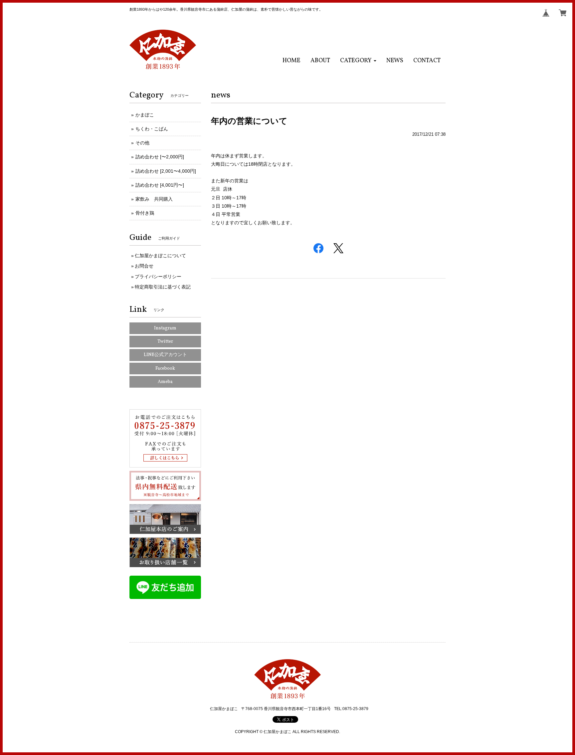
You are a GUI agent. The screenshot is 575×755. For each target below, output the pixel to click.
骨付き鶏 (144, 213)
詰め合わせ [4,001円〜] (159, 185)
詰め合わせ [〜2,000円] (159, 156)
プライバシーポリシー (158, 276)
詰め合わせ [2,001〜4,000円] (165, 171)
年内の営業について (249, 120)
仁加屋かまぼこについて (160, 255)
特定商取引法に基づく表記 (163, 286)
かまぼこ (144, 114)
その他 (142, 142)
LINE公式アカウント (165, 355)
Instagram (165, 328)
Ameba (165, 382)
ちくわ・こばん (151, 128)
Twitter (165, 341)
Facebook (165, 368)
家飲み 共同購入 (154, 199)
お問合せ (144, 266)
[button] (358, 60)
